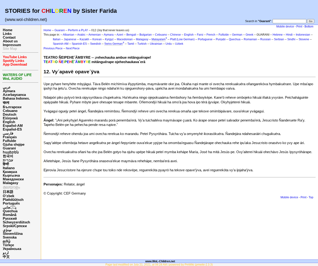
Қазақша (10, 172)
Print (299, 26)
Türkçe (8, 245)
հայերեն (11, 152)
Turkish (142, 43)
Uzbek (179, 43)
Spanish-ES (79, 43)
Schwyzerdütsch (16, 222)
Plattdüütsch (13, 200)
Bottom (308, 26)
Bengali (131, 34)
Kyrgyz (109, 39)
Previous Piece (53, 48)
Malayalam (159, 39)
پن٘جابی (9, 207)
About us (10, 41)
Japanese (70, 39)
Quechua (10, 211)
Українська (12, 249)
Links (7, 34)
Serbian (279, 39)
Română (9, 215)
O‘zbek (8, 196)
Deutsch (9, 114)
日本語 (8, 192)
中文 (6, 257)
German (237, 34)
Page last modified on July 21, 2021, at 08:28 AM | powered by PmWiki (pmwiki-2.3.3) (159, 264)
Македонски (13, 179)
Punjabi (221, 39)
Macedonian (125, 39)
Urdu (169, 43)
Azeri (120, 34)
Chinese (175, 34)
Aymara (9, 91)
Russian (265, 39)
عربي (7, 87)
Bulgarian (145, 34)
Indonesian (303, 34)
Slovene (304, 39)
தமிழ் (6, 241)
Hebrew (278, 34)
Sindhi (291, 39)
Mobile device (285, 26)
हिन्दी (6, 164)
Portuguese (205, 39)
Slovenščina (13, 234)
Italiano (9, 168)
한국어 (8, 156)
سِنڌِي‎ (7, 230)
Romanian (250, 39)
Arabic (81, 34)
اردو (6, 253)
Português (11, 203)
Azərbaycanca (14, 95)
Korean (97, 39)
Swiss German (113, 43)
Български (12, 107)
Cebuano (10, 111)
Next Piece (73, 48)
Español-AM (13, 126)
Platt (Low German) (182, 39)
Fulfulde (9, 141)
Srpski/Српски (15, 226)
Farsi (200, 34)
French (210, 34)
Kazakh (84, 39)
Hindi (289, 34)
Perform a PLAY (78, 30)
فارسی (8, 133)
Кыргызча (11, 175)
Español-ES (12, 129)
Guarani (9, 148)
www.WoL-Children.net (160, 261)
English (9, 122)
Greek (249, 34)
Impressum (12, 45)
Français (10, 137)
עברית (8, 160)
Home (7, 30)
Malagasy (10, 183)
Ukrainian (156, 43)
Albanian (68, 34)
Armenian (94, 34)
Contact (9, 37)
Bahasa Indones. (16, 98)
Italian (57, 39)
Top (311, 197)
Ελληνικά (10, 118)
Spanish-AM (60, 43)
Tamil (130, 43)
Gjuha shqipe (13, 144)
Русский (10, 218)
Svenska (10, 237)
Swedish (95, 43)
